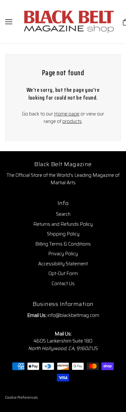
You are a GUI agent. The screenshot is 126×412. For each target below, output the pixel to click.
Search (63, 214)
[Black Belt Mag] (69, 21)
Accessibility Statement (63, 264)
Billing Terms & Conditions (63, 244)
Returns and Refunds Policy (63, 224)
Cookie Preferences (21, 397)
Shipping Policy (63, 234)
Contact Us (63, 283)
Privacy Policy (63, 254)
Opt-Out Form (63, 273)
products (72, 121)
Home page (66, 114)
